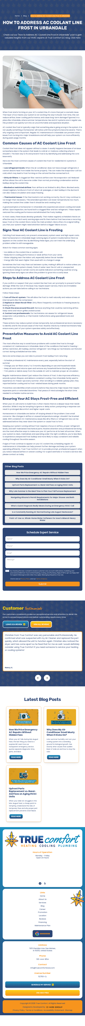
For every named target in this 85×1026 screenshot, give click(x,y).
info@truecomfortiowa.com (42, 968)
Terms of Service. (41, 579)
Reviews (42, 919)
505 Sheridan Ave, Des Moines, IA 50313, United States (42, 949)
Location (42, 916)
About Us (42, 899)
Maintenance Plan (42, 925)
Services (42, 903)
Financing (42, 922)
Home (17, 16)
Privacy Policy (25, 579)
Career (42, 909)
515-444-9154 (42, 959)
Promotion (42, 912)
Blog (25, 16)
